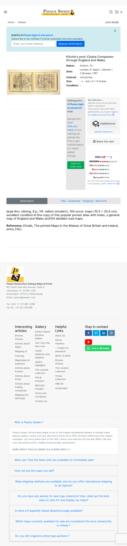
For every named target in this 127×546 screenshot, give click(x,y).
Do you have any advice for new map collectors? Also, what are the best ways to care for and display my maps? (63, 498)
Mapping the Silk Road (21, 396)
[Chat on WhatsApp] (98, 348)
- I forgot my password (62, 349)
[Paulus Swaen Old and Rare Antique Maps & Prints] (58, 12)
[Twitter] (96, 333)
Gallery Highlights (40, 364)
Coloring (19, 355)
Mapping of (21, 351)
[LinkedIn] (103, 333)
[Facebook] (88, 333)
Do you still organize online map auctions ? (42, 536)
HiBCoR (59, 383)
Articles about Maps (22, 345)
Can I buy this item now (42, 345)
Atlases (22, 22)
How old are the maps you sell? (34, 470)
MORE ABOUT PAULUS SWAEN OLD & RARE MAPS (39, 449)
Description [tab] (27, 200)
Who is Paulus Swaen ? (29, 422)
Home (11, 22)
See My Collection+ (103, 132)
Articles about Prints (22, 378)
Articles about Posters (22, 370)
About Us (60, 335)
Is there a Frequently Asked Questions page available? (49, 510)
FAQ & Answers (39, 379)
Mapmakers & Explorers (22, 362)
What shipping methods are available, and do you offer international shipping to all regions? (63, 483)
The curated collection (41, 371)
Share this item (105, 141)
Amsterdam (61, 388)
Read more (112, 183)
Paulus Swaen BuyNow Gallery (42, 335)
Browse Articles (19, 337)
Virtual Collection (60, 378)
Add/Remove (107, 123)
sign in (115, 112)
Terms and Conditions (40, 395)
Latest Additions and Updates (42, 354)
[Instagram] (111, 333)
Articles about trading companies (22, 387)
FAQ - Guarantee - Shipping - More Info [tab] (84, 200)
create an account (98, 115)
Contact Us (41, 401)
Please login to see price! (38, 35)
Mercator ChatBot (40, 387)
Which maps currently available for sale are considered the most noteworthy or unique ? (64, 523)
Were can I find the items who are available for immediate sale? (54, 460)
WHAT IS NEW (62, 355)
